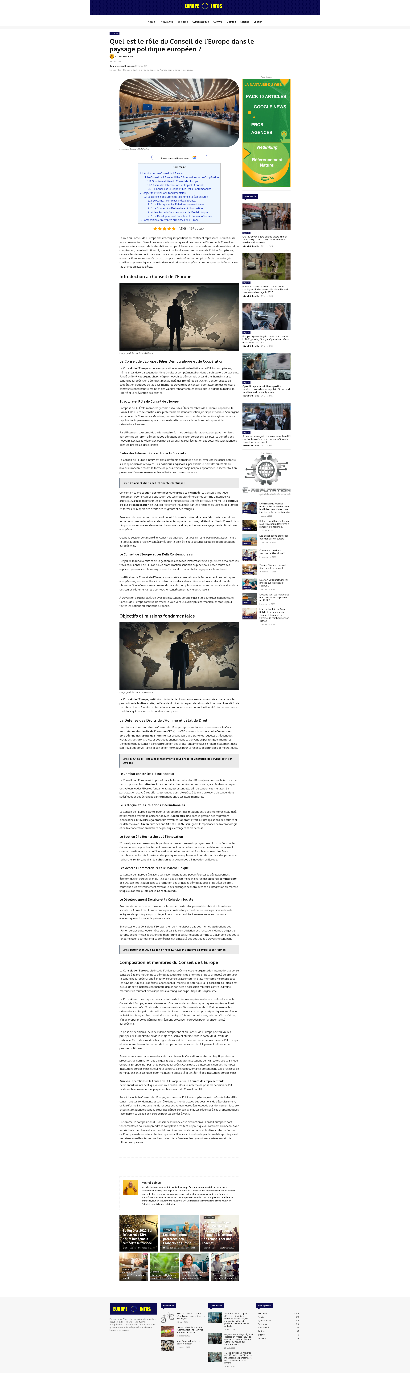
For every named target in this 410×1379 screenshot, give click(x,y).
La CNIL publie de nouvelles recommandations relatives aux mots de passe (190, 1329)
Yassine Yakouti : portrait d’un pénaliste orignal (272, 567)
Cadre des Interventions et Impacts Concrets (176, 185)
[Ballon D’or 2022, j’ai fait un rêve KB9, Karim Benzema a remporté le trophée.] (138, 1233)
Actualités (209, 1217)
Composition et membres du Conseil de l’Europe (169, 220)
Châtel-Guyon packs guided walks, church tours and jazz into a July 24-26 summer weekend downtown (264, 239)
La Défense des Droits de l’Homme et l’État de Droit (176, 196)
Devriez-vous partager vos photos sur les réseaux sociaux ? (273, 582)
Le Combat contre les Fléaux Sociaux (172, 200)
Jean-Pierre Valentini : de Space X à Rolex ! (188, 1342)
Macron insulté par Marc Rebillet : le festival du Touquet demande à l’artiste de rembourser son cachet (274, 615)
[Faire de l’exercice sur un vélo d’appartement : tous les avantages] (167, 1317)
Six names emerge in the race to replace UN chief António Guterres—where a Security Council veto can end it (266, 439)
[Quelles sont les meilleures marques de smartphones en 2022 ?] (249, 599)
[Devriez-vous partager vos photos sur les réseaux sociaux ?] (194, 1267)
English (246, 233)
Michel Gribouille (250, 246)
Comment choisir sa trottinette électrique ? (272, 552)
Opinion (114, 34)
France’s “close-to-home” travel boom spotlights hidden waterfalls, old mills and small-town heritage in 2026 (265, 289)
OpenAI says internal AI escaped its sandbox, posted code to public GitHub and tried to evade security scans (266, 389)
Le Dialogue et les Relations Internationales (176, 204)
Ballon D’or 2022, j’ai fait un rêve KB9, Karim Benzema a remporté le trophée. (274, 523)
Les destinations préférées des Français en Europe (273, 537)
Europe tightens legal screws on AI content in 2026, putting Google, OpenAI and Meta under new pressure (265, 339)
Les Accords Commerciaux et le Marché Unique (178, 212)
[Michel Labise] (112, 56)
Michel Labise (126, 56)
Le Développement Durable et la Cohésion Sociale (180, 216)
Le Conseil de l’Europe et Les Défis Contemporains (179, 188)
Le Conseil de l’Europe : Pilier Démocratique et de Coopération (181, 177)
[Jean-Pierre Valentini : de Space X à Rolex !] (167, 1345)
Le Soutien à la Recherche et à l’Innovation (175, 208)
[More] (297, 58)
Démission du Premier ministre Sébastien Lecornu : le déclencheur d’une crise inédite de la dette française (274, 508)
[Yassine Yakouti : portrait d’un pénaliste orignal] (133, 1267)
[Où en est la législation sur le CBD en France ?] (164, 1267)
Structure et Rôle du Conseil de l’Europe (173, 181)
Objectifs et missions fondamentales (163, 192)
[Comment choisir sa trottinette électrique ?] (225, 1267)
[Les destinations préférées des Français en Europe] (179, 1233)
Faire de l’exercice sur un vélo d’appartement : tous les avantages (191, 1316)
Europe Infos (115, 70)
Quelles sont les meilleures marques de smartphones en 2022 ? (274, 597)
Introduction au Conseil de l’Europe (161, 173)
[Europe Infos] (205, 6)
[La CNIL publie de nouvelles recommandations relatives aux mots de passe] (167, 1331)
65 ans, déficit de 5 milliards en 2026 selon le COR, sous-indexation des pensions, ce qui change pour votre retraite (238, 1357)
